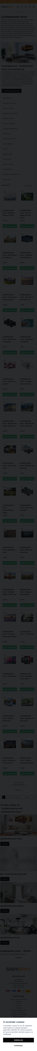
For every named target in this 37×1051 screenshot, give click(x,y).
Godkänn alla (18, 1040)
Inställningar (18, 1045)
